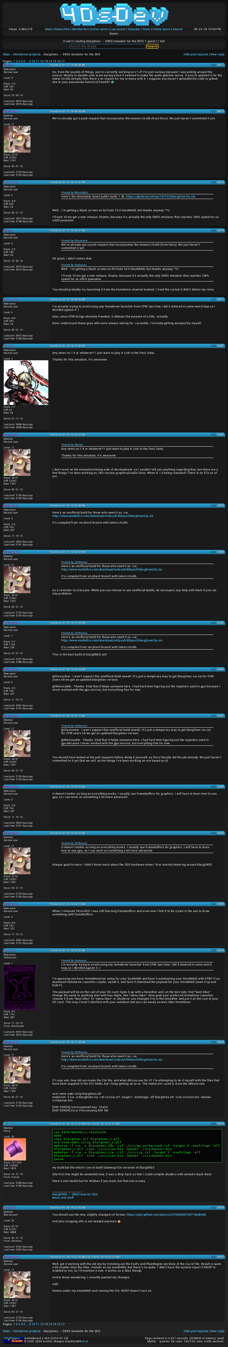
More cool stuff (63, 1197)
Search (178, 29)
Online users (161, 29)
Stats (146, 29)
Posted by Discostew (74, 240)
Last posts (117, 29)
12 (41, 61)
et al (85, 1341)
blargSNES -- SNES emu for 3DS (75, 1194)
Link (213, 65)
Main (48, 29)
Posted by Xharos (72, 444)
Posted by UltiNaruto (74, 562)
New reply (218, 54)
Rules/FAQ (62, 29)
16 (58, 61)
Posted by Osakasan (73, 264)
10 (33, 61)
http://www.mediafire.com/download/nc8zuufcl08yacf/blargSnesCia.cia (102, 516)
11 (37, 61)
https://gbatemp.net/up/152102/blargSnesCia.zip (160, 196)
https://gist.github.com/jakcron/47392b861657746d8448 (166, 1214)
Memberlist (80, 29)
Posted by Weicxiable (74, 192)
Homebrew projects (27, 54)
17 (63, 61)
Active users (99, 29)
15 (54, 61)
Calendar (134, 29)
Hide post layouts (196, 54)
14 (50, 61)
